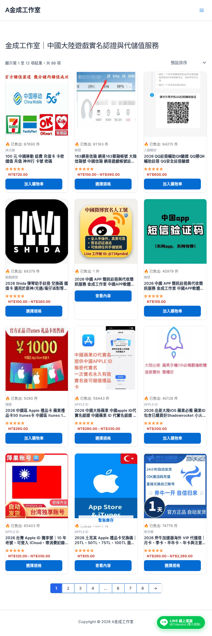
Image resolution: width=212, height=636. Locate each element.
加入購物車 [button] (34, 184)
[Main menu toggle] (201, 10)
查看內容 (103, 296)
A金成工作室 (23, 10)
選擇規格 (103, 184)
